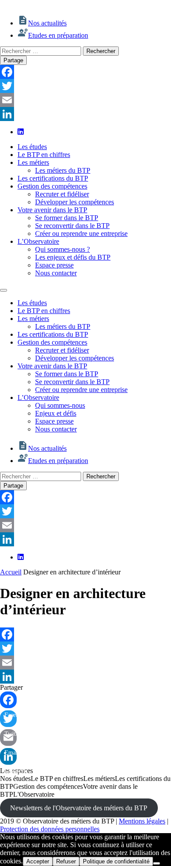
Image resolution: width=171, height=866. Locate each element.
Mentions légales (142, 821)
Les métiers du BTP (62, 170)
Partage (13, 60)
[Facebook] (85, 72)
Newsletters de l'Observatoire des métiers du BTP (78, 808)
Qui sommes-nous (60, 405)
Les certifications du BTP (53, 178)
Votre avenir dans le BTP (52, 210)
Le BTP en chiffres (44, 154)
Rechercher (100, 51)
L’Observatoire (38, 241)
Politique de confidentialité (116, 861)
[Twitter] (85, 86)
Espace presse (54, 265)
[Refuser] (156, 863)
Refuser (66, 861)
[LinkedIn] (85, 114)
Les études (32, 146)
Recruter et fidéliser (62, 194)
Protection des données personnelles (50, 829)
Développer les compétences (74, 202)
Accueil (10, 572)
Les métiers (33, 162)
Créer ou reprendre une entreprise (81, 233)
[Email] (85, 100)
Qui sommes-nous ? (62, 249)
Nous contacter (56, 273)
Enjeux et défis (55, 413)
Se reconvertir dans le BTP (72, 225)
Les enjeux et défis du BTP (72, 257)
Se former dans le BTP (66, 217)
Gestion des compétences (52, 186)
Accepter (37, 861)
